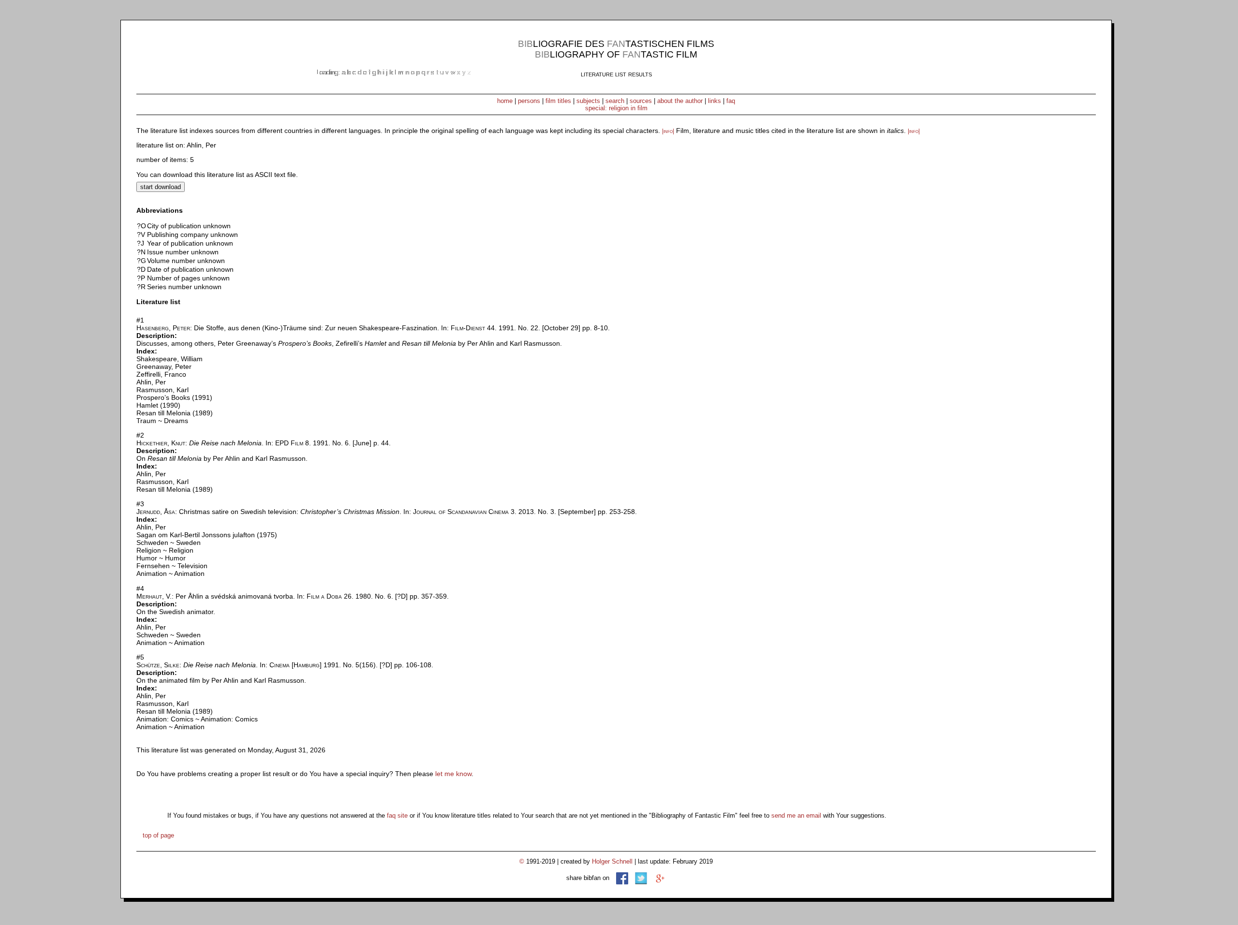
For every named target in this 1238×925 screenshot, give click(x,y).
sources (641, 100)
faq (730, 100)
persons (529, 100)
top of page (158, 835)
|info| (668, 131)
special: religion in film (616, 108)
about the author (680, 100)
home (505, 100)
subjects (588, 100)
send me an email (796, 815)
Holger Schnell (612, 861)
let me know (453, 774)
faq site (397, 815)
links (714, 100)
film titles (558, 100)
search (614, 100)
